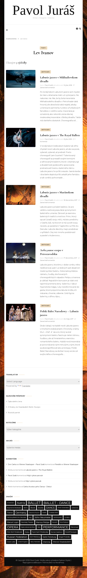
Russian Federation (17, 537)
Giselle (44, 512)
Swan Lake (11, 542)
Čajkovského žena (15, 401)
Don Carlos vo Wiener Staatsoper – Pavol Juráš (26, 464)
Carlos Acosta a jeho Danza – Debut (37, 487)
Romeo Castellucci (57, 532)
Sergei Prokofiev (64, 537)
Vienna (46, 542)
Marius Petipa (42, 522)
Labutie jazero (57, 517)
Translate (26, 386)
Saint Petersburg (35, 537)
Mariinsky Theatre (27, 522)
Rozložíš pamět (14, 413)
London (67, 517)
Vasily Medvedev (35, 542)
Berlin (26, 508)
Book (32, 508)
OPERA (12, 527)
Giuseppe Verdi (53, 512)
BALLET (34, 503)
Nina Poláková (64, 522)
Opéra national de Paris (28, 527)
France (10, 513)
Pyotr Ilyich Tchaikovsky (40, 532)
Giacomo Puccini (34, 512)
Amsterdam (10, 503)
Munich (54, 522)
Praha (27, 532)
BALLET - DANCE (57, 503)
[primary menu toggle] (7, 30)
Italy (30, 517)
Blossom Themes (42, 563)
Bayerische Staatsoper (14, 508)
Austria (21, 502)
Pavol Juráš (43, 10)
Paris (38, 527)
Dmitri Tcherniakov (63, 507)
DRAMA (75, 508)
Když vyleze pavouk (35, 476)
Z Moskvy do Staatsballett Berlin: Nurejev (24, 407)
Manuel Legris (12, 522)
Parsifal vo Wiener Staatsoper (66, 464)
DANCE (50, 507)
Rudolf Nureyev (71, 532)
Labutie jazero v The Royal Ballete (60, 135)
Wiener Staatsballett (62, 542)
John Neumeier (42, 517)
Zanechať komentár (47, 87)
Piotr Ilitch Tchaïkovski (14, 532)
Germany (21, 512)
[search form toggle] (80, 29)
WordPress (59, 563)
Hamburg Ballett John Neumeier (16, 517)
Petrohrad (74, 527)
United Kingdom (23, 542)
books (40, 508)
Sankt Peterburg (49, 537)
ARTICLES (46, 72)
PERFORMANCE (55, 527)
